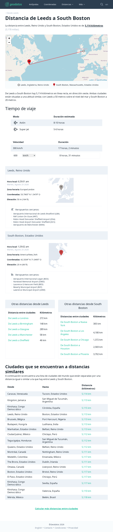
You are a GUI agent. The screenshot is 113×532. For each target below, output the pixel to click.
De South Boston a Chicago (74, 339)
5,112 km (86, 434)
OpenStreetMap (101, 80)
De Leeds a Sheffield (18, 340)
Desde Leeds (13, 13)
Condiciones (60, 527)
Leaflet (91, 80)
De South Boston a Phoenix (74, 354)
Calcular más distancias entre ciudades (56, 508)
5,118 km (86, 497)
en (106, 4)
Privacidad (73, 527)
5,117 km (86, 456)
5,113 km (86, 400)
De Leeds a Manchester (20, 334)
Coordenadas (50, 4)
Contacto (48, 527)
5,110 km (86, 490)
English (38, 527)
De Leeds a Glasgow (18, 329)
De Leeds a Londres (18, 318)
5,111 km (86, 451)
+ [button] (9, 38)
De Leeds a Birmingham (20, 323)
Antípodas (33, 4)
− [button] (9, 42)
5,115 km (86, 407)
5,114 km (86, 393)
